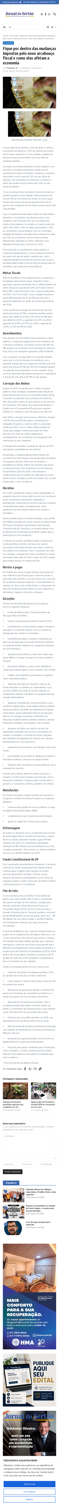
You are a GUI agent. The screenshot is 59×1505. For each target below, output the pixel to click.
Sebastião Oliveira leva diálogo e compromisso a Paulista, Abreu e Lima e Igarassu (41, 1192)
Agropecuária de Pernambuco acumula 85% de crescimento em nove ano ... (43, 1104)
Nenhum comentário (32, 68)
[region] (29, 1480)
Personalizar (29, 1492)
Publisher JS (12, 68)
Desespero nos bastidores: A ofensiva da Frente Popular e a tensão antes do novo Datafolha (40, 1208)
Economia (14, 36)
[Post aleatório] (48, 27)
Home (5, 36)
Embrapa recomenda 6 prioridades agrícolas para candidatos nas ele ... (13, 1104)
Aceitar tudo (29, 1484)
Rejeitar (29, 1499)
